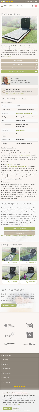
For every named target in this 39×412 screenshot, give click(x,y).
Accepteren (7, 408)
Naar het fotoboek (9, 305)
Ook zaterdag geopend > (31, 1)
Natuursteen (20, 130)
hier (19, 404)
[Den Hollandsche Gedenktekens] (16, 5)
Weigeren (16, 408)
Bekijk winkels (19, 233)
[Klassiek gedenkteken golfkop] (28, 273)
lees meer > (8, 56)
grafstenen (22, 166)
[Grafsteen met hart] (28, 254)
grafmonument (25, 155)
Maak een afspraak (19, 228)
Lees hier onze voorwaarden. (15, 94)
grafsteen (9, 164)
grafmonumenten (11, 166)
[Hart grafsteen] (10, 254)
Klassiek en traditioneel (24, 113)
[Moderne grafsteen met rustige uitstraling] (10, 273)
